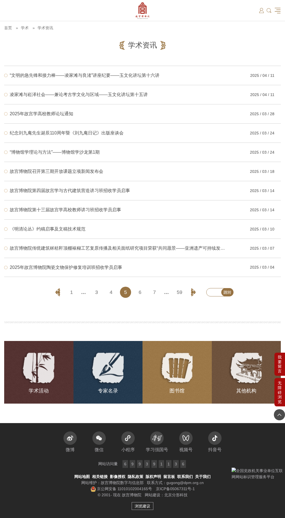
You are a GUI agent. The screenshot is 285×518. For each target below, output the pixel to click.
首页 (8, 28)
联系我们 (185, 476)
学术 (25, 28)
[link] (142, 75)
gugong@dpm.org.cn (185, 482)
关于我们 (203, 476)
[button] (279, 392)
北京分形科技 (176, 495)
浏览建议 (142, 506)
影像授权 (118, 476)
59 (179, 292)
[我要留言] (279, 364)
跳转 (227, 292)
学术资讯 (45, 28)
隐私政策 (135, 476)
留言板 (169, 476)
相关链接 (100, 476)
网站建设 (152, 495)
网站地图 (82, 476)
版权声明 (153, 476)
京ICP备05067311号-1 (175, 489)
